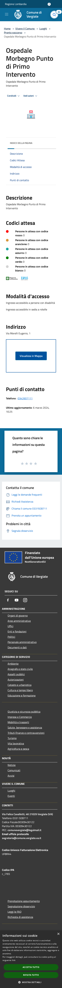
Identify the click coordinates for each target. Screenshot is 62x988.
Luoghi (43, 29)
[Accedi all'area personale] (49, 4)
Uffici (10, 626)
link (13, 960)
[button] (31, 982)
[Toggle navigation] (7, 14)
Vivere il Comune (25, 29)
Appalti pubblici (16, 674)
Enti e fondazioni (17, 631)
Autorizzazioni (16, 680)
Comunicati (14, 770)
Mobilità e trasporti (18, 722)
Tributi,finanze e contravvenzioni (26, 733)
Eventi (11, 796)
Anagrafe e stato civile (20, 669)
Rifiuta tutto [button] (31, 975)
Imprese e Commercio (20, 717)
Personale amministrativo (22, 642)
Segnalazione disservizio (21, 906)
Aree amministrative (19, 621)
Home (7, 29)
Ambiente (13, 664)
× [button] (58, 934)
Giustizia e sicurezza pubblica (24, 712)
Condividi (12, 96)
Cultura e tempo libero (20, 690)
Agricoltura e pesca (18, 749)
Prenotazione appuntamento (24, 901)
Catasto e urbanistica (19, 685)
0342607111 (25, 398)
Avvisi (11, 776)
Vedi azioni (28, 96)
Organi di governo (18, 616)
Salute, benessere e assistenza (25, 728)
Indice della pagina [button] (21, 143)
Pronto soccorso (13, 33)
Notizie (12, 765)
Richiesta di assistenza (20, 917)
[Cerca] (55, 15)
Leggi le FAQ (14, 912)
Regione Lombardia (15, 4)
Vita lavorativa (16, 743)
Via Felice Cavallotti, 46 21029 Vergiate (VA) (27, 814)
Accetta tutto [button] (31, 967)
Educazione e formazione (22, 695)
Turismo (12, 738)
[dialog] (31, 959)
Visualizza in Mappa (31, 356)
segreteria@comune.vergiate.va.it (21, 838)
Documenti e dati (17, 647)
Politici (11, 637)
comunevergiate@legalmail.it (24, 830)
